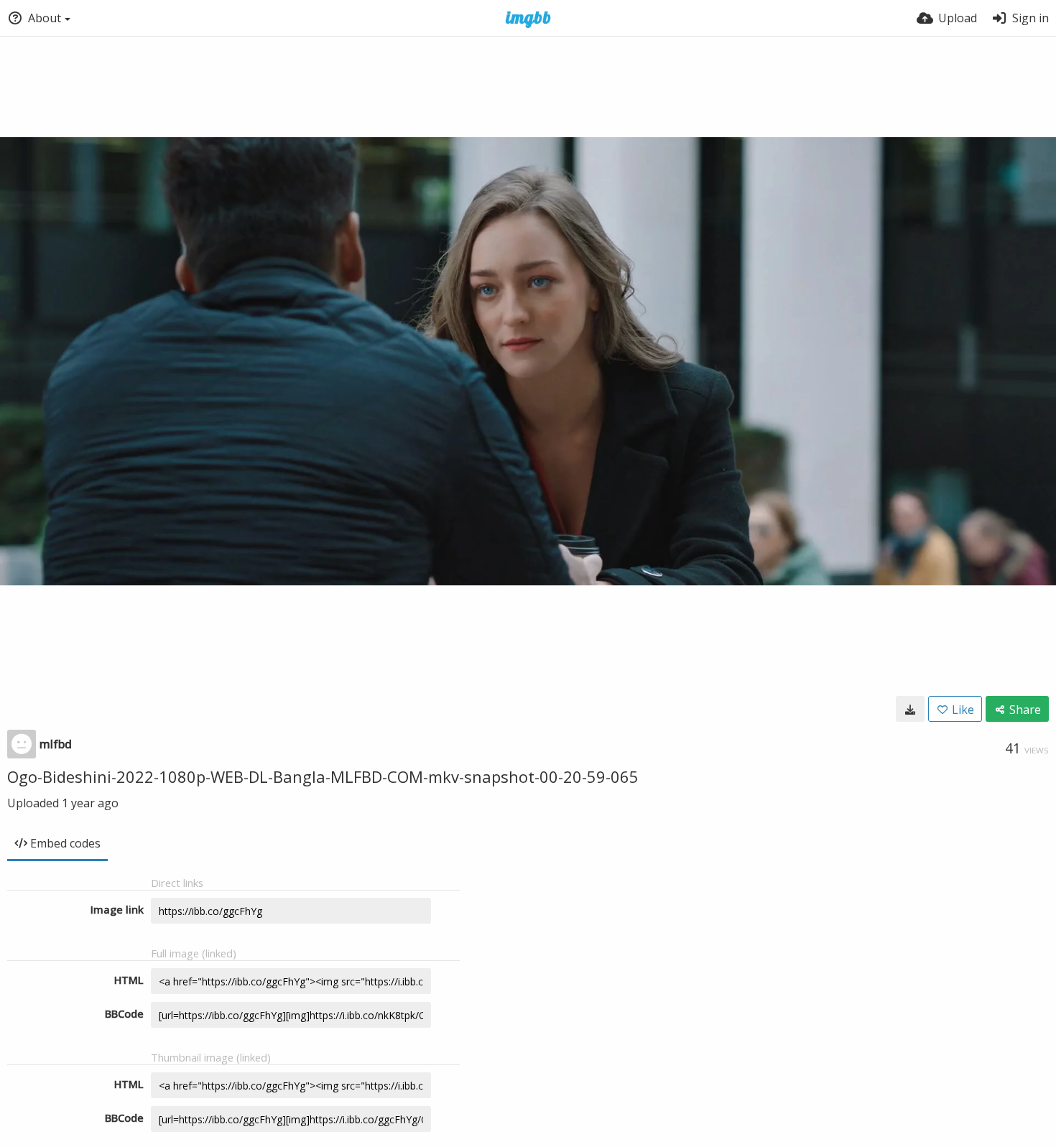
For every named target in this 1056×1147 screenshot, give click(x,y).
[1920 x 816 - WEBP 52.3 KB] (910, 709)
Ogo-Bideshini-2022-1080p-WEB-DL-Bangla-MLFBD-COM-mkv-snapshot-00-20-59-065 (323, 776)
